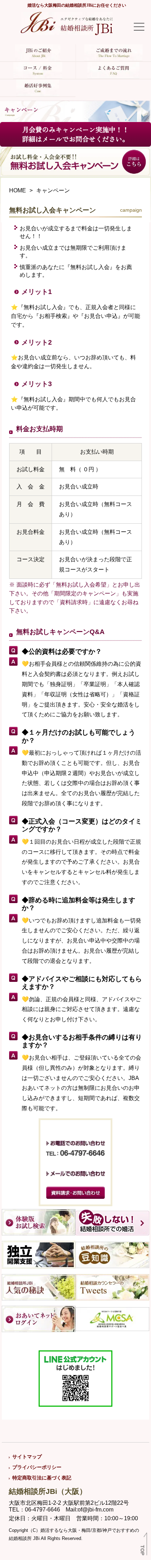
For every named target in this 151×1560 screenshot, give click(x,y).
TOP (142, 1550)
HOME (17, 190)
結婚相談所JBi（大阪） (48, 1491)
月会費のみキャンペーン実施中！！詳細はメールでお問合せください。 (75, 134)
